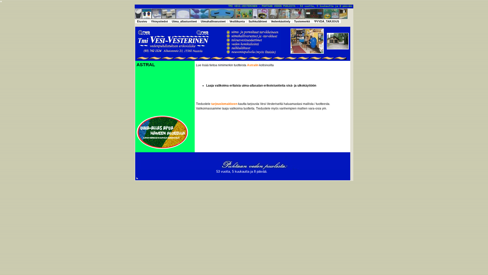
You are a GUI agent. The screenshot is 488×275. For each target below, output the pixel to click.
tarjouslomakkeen (224, 104)
